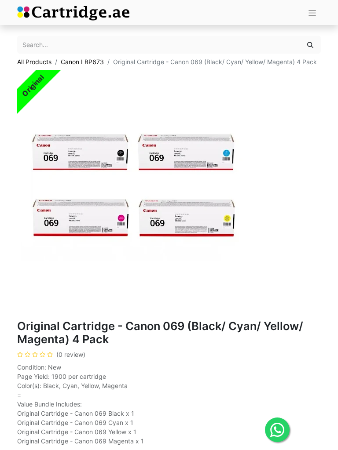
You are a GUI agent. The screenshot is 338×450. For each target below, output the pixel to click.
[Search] (310, 45)
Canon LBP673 (82, 61)
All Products (34, 61)
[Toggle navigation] (312, 13)
